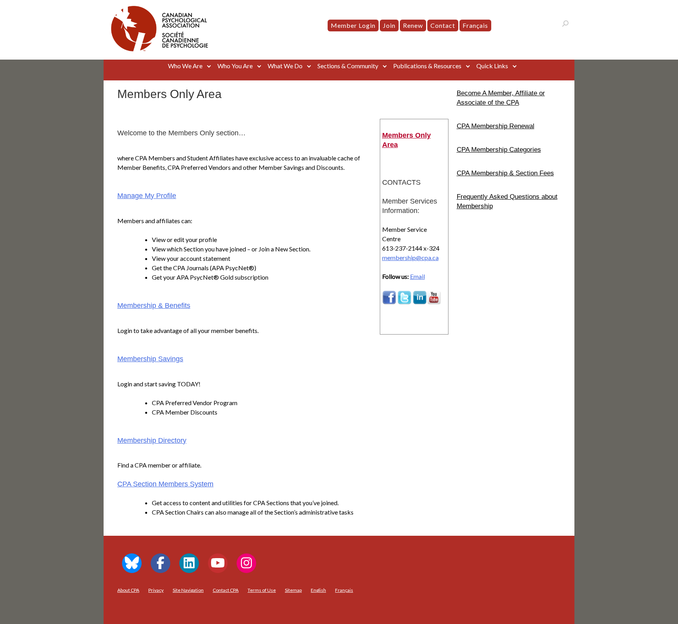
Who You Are (235, 65)
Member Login (353, 25)
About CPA (128, 590)
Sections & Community (347, 65)
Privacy (156, 590)
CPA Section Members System (165, 484)
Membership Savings (150, 359)
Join (389, 25)
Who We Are (185, 65)
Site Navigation (188, 590)
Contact (442, 25)
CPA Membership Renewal (495, 126)
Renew (413, 25)
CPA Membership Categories (499, 149)
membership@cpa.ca (410, 257)
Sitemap (293, 590)
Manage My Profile (146, 196)
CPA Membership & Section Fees (505, 173)
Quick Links (492, 65)
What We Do (285, 65)
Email (417, 276)
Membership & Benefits (153, 305)
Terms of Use (262, 590)
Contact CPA (226, 590)
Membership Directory (151, 440)
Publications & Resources (427, 65)
